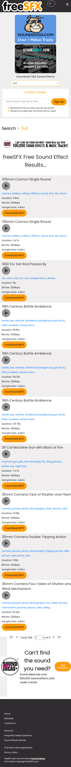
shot (51, 193)
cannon (6, 193)
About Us (8, 730)
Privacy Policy (11, 752)
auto (9, 278)
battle (5, 320)
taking (46, 607)
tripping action (54, 551)
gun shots (59, 320)
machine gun (9, 461)
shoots (57, 461)
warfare (19, 320)
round (44, 193)
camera (6, 508)
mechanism (9, 607)
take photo (17, 555)
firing (49, 461)
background (45, 320)
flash (49, 508)
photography (37, 508)
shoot (63, 193)
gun (20, 461)
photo (25, 508)
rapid (18, 466)
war (12, 320)
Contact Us (10, 723)
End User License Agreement (18, 747)
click (64, 508)
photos (32, 607)
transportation (37, 278)
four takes (52, 603)
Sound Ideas (38, 758)
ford (15, 278)
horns (31, 325)
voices (23, 325)
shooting (35, 461)
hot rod (23, 278)
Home (7, 713)
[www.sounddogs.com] (35, 29)
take (39, 607)
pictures (21, 607)
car (4, 278)
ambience (31, 320)
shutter (57, 508)
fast (24, 466)
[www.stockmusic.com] (35, 59)
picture (16, 508)
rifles (4, 325)
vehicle (51, 278)
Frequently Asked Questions (18, 735)
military (25, 193)
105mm (35, 193)
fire (57, 193)
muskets (13, 325)
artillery (16, 193)
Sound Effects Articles (15, 740)
